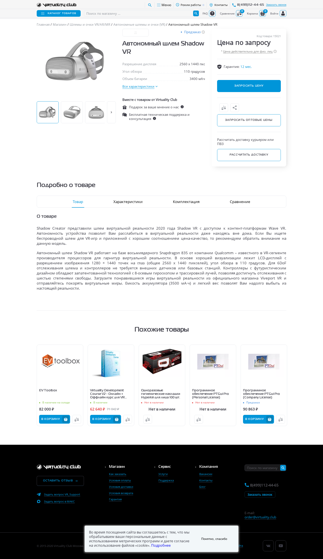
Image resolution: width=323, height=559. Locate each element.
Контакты (205, 480)
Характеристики (128, 201)
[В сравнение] (223, 107)
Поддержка (166, 480)
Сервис (164, 466)
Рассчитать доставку (249, 155)
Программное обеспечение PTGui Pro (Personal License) (210, 394)
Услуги (163, 474)
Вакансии (205, 474)
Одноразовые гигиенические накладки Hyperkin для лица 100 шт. (160, 394)
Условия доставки (121, 487)
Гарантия (115, 499)
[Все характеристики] (140, 86)
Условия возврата (121, 493)
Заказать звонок (276, 5)
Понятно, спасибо (214, 539)
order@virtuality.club (260, 517)
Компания (208, 466)
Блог (202, 487)
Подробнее (161, 545)
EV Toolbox (48, 390)
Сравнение (240, 201)
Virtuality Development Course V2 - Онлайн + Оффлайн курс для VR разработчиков (107, 394)
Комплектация (186, 201)
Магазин (117, 466)
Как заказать (117, 474)
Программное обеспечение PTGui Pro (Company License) (261, 394)
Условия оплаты (120, 480)
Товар (78, 201)
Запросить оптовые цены (248, 120)
